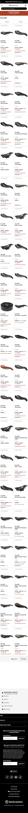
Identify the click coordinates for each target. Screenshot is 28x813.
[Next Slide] (27, 1)
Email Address (7, 735)
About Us (2, 720)
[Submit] (2, 8)
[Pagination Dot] (12, 14)
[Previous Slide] (1, 1)
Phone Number (7, 760)
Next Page (23, 659)
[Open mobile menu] (2, 5)
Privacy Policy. (18, 757)
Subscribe (21, 738)
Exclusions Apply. (6, 750)
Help (1, 715)
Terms (14, 757)
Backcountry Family (5, 725)
